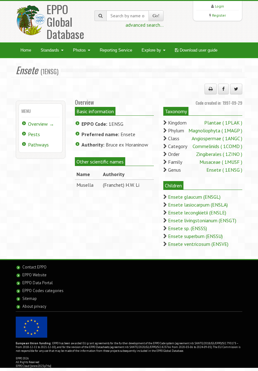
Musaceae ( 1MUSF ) (220, 162)
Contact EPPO (34, 267)
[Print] (211, 89)
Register (219, 15)
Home (25, 50)
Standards (50, 50)
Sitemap (29, 298)
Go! (156, 16)
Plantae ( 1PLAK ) (223, 122)
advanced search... (145, 25)
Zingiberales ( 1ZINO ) (219, 154)
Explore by (152, 50)
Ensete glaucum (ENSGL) (194, 197)
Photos (80, 50)
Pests (34, 134)
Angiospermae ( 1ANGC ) (217, 138)
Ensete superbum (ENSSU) (195, 236)
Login (219, 6)
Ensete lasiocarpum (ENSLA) (198, 205)
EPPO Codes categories (43, 290)
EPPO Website (34, 275)
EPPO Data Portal (37, 282)
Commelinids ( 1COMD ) (217, 146)
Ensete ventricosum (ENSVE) (198, 244)
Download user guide (197, 50)
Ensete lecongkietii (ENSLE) (197, 212)
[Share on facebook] (223, 89)
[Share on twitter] (236, 89)
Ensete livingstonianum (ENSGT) (202, 220)
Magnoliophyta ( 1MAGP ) (215, 130)
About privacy (34, 306)
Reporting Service (116, 50)
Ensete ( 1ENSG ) (224, 170)
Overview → (41, 124)
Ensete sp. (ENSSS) (187, 228)
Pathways (38, 144)
